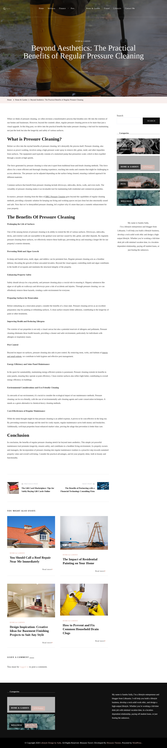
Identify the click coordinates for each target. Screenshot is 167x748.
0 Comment (83, 72)
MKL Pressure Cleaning (55, 197)
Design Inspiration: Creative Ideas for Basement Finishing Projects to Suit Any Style (29, 630)
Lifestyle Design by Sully (50, 743)
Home (41, 8)
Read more (47, 569)
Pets (72, 8)
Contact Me (130, 8)
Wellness (51, 8)
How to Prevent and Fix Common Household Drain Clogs (81, 629)
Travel (107, 8)
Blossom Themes (114, 743)
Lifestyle (117, 8)
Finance (62, 8)
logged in (24, 666)
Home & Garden (93, 8)
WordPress (136, 743)
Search (120, 115)
